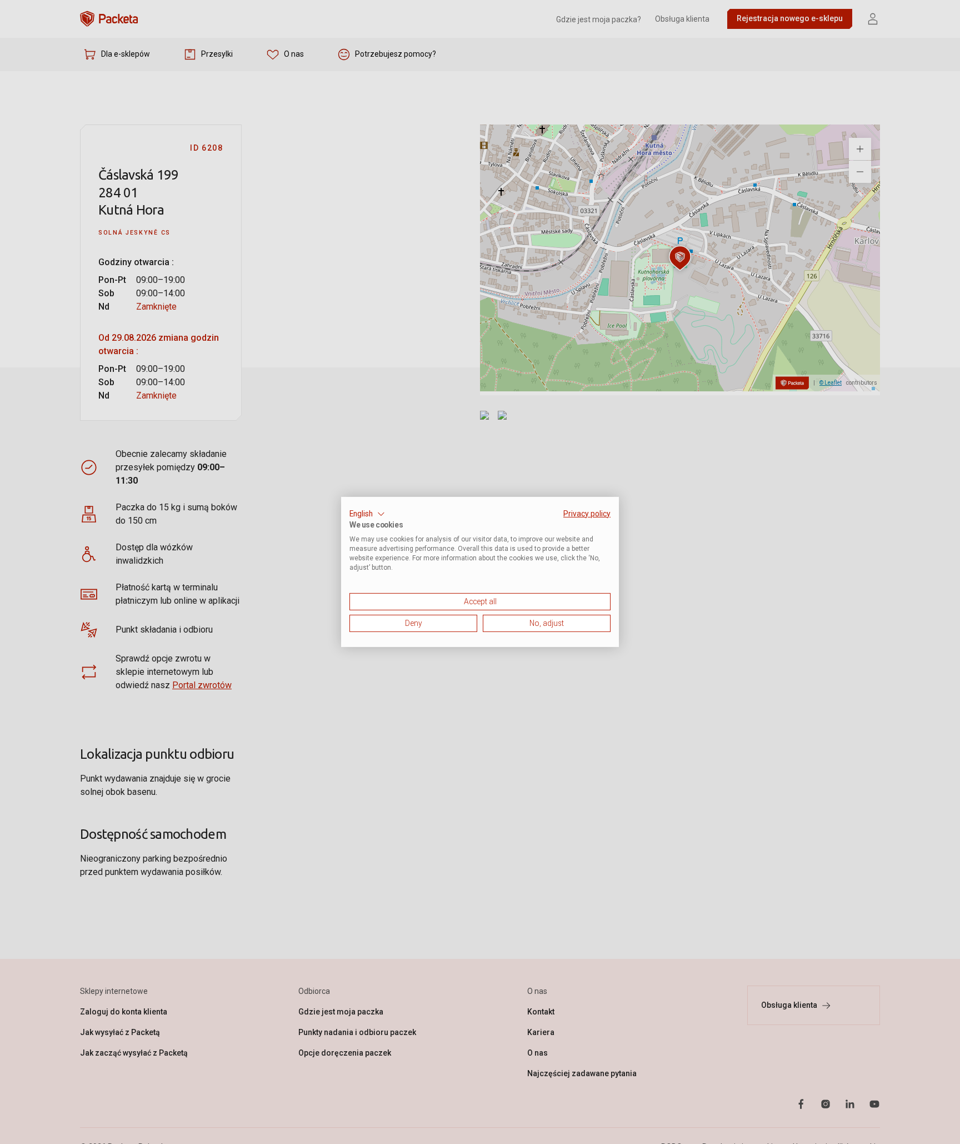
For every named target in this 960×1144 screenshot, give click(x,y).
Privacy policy (587, 513)
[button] (367, 514)
